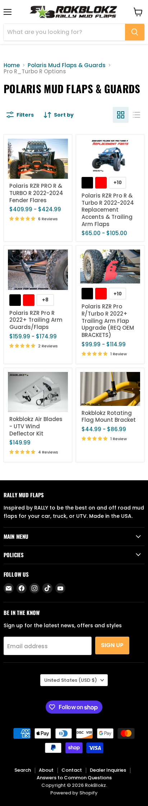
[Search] (134, 32)
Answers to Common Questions (74, 777)
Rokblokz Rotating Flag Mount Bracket (109, 416)
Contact (71, 770)
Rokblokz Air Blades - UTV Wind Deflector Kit (36, 426)
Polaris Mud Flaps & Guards (67, 65)
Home (12, 65)
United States (70, 680)
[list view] (136, 115)
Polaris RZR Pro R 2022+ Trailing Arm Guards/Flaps (36, 320)
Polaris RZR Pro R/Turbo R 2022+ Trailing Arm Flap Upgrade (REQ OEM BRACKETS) (108, 321)
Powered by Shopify (74, 792)
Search (22, 770)
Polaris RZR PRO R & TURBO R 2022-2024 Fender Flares (36, 193)
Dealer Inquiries (108, 770)
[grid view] (121, 115)
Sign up (112, 645)
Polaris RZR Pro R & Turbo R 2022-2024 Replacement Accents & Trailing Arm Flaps (108, 210)
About (46, 770)
